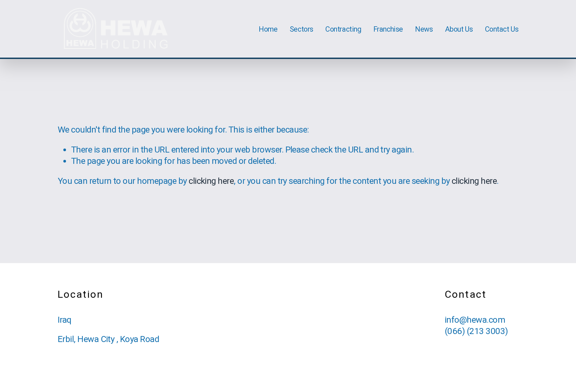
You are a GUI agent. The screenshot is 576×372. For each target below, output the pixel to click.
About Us (459, 29)
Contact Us (502, 29)
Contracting (343, 29)
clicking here (211, 181)
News (424, 29)
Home (268, 29)
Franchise (388, 29)
